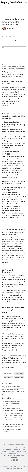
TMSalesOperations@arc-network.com (12, 391)
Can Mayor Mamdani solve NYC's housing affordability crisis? (13, 425)
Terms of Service (24, 466)
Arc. (9, 466)
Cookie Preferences (17, 468)
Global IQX (7, 358)
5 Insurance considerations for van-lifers (13, 430)
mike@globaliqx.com (8, 367)
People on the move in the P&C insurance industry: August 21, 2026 (13, 403)
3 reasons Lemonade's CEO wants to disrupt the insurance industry (13, 310)
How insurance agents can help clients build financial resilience (13, 414)
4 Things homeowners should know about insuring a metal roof (13, 409)
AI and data (21, 116)
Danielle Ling (11, 28)
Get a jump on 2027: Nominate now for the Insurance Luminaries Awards (13, 420)
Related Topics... (8, 373)
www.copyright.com (19, 388)
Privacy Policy (9, 468)
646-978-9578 (12, 451)
